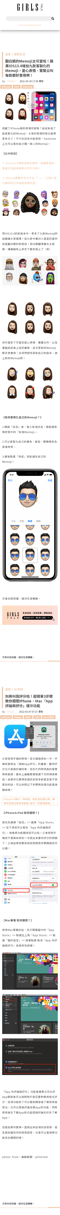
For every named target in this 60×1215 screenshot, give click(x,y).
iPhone (6, 86)
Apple (18, 717)
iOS (17, 86)
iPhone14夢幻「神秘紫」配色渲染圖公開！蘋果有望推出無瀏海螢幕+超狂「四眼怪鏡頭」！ (29, 801)
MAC (29, 717)
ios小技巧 (49, 717)
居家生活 (19, 54)
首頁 (8, 54)
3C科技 (18, 689)
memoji (28, 86)
